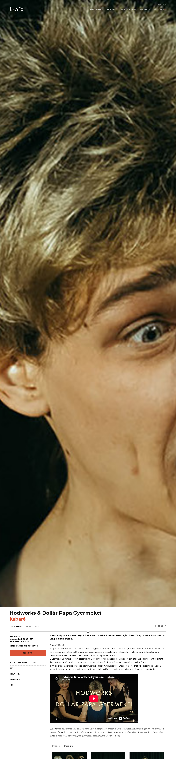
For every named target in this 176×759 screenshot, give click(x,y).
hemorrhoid (16, 626)
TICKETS (111, 9)
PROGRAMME (96, 9)
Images (56, 746)
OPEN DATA (161, 4)
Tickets (27, 653)
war (37, 626)
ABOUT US (145, 9)
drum (28, 626)
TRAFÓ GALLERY (127, 9)
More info (68, 746)
